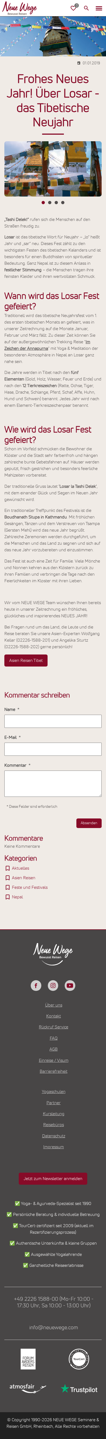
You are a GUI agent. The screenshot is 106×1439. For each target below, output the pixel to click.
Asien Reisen (23, 878)
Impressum (53, 1147)
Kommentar (15, 765)
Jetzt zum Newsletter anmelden (53, 1178)
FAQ (54, 1038)
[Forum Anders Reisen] (27, 1359)
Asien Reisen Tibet (26, 660)
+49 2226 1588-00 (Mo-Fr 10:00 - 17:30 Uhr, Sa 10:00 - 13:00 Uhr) (53, 1302)
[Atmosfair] (27, 1388)
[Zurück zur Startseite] (24, 8)
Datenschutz (53, 1136)
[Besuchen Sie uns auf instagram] (53, 985)
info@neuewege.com (53, 1327)
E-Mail (11, 737)
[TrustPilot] (78, 1388)
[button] (99, 8)
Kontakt (53, 1016)
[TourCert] (78, 1359)
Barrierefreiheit (53, 1071)
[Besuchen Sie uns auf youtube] (70, 985)
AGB (53, 1049)
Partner (53, 1103)
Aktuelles (20, 868)
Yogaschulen (54, 1091)
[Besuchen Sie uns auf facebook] (36, 985)
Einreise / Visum (53, 1060)
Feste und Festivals (30, 887)
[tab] (43, 202)
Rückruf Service (53, 1027)
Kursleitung (53, 1114)
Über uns (53, 1005)
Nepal (17, 897)
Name (10, 709)
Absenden (89, 823)
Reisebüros (53, 1125)
